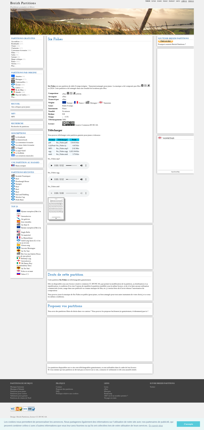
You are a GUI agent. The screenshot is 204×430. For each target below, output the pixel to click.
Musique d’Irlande (17, 389)
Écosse (18, 85)
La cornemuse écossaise (24, 142)
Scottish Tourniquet (23, 176)
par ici (145, 311)
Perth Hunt (20, 200)
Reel (17, 179)
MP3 (13, 117)
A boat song (25, 245)
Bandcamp (108, 393)
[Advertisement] (100, 62)
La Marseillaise (27, 238)
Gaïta (13, 55)
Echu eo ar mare (27, 271)
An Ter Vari (25, 251)
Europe (69, 103)
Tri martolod (26, 235)
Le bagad (19, 148)
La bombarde (20, 137)
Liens (106, 387)
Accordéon (15, 41)
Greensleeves (26, 216)
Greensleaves (26, 261)
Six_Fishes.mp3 (62, 148)
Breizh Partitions (23, 3)
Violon (13, 64)
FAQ (57, 391)
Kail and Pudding (22, 194)
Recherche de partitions (20, 126)
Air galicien (25, 219)
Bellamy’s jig (26, 258)
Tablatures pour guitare (19, 396)
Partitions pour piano (18, 391)
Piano (13, 61)
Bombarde (15, 44)
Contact (59, 387)
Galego (178, 1)
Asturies (19, 76)
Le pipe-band (21, 151)
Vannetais (107, 103)
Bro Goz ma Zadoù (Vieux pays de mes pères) (29, 255)
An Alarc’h (25, 225)
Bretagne (19, 79)
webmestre (113, 370)
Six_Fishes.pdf (61, 143)
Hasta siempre (21, 166)
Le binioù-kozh (21, 140)
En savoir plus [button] (156, 425)
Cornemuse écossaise (19, 50)
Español (159, 1)
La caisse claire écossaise (25, 145)
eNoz (138, 86)
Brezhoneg (172, 1)
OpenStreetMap (175, 172)
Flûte (13, 53)
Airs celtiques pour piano (20, 107)
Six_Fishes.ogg (62, 151)
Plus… (13, 66)
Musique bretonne (17, 387)
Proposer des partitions (64, 389)
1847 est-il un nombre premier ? (116, 396)
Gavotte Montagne (28, 248)
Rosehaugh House (22, 181)
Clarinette (15, 48)
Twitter (152, 387)
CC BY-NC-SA (41, 417)
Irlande (18, 92)
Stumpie (19, 184)
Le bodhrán (20, 153)
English (154, 1)
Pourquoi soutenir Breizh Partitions (171, 44)
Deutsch (165, 1)
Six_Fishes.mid (62, 154)
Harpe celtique (16, 59)
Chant (13, 46)
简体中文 (191, 1)
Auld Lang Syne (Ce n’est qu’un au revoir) (29, 242)
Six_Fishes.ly (61, 145)
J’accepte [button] (188, 424)
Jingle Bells (25, 232)
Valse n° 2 (25, 274)
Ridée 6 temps (67, 106)
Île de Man (20, 90)
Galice (18, 88)
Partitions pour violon (18, 393)
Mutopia (107, 391)
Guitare (14, 57)
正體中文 (184, 1)
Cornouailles (20, 82)
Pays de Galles (21, 95)
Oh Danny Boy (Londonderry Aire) (24, 264)
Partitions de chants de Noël (20, 398)
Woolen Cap (20, 197)
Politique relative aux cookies (67, 393)
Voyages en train (110, 398)
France (81, 103)
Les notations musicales (24, 156)
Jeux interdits (26, 222)
